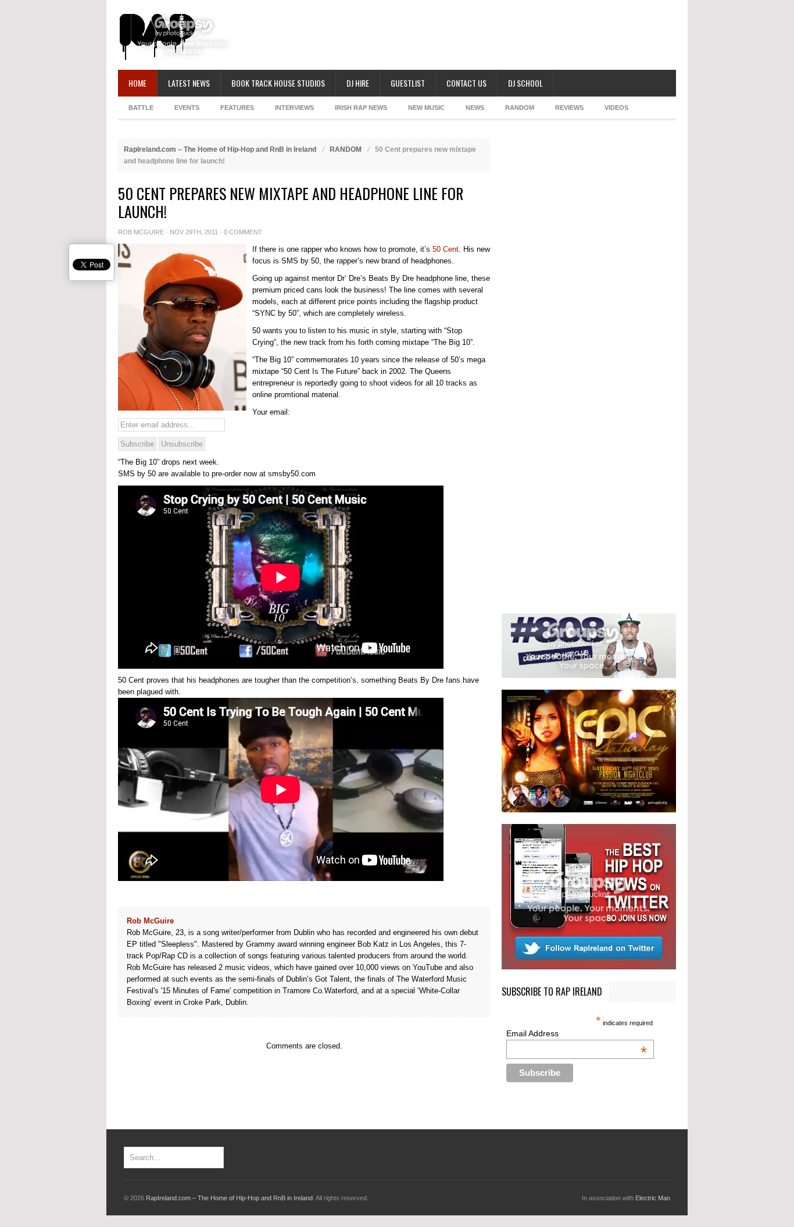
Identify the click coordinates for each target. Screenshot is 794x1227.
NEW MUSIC (426, 107)
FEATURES (237, 107)
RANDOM (519, 107)
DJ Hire (357, 83)
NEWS (475, 107)
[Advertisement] (464, 35)
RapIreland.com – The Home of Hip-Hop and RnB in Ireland (220, 149)
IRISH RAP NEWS (361, 107)
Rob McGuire (141, 232)
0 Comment (243, 232)
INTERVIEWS (294, 107)
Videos (616, 107)
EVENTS (186, 107)
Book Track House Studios (278, 83)
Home (137, 83)
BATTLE (140, 107)
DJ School (525, 83)
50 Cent (445, 249)
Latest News (189, 83)
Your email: (271, 412)
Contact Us (466, 83)
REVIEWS (569, 107)
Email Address (576, 1033)
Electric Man (652, 1197)
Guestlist (408, 83)
